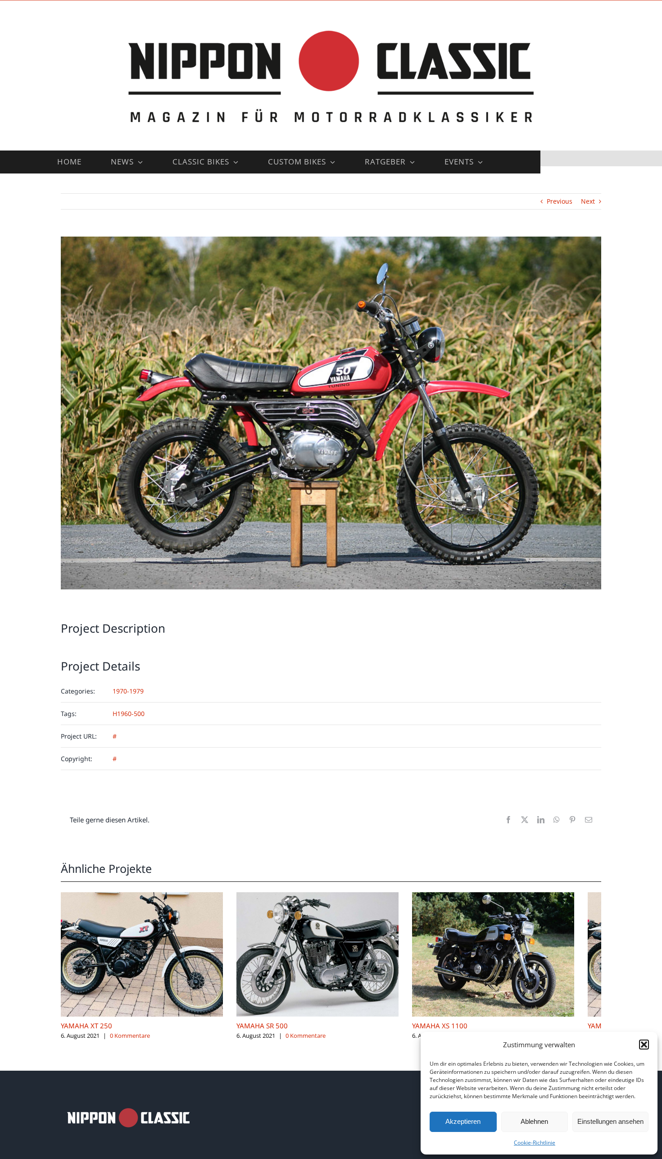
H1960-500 (129, 713)
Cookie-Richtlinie (534, 1142)
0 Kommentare (130, 1042)
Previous (559, 201)
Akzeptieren (463, 1121)
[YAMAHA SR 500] (331, 896)
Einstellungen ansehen (610, 1121)
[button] (643, 1044)
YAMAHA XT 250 (86, 1032)
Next (588, 201)
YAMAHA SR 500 (271, 1032)
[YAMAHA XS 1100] (515, 896)
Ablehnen (534, 1121)
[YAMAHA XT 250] (146, 896)
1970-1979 (128, 691)
